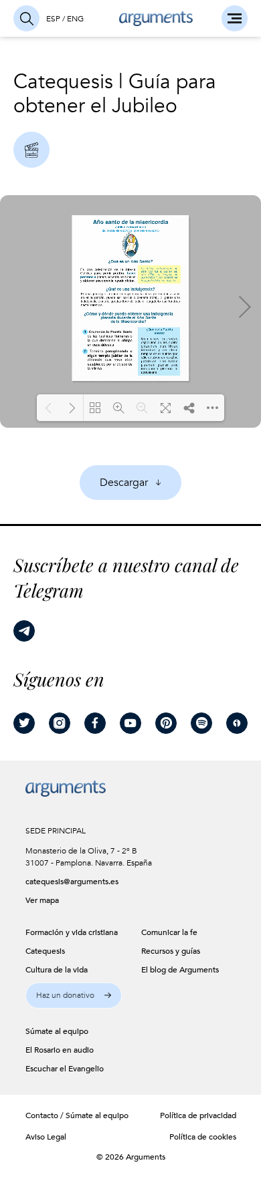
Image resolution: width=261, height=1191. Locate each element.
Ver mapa (42, 900)
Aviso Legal (45, 1137)
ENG (75, 18)
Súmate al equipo (97, 1115)
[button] (73, 995)
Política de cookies (202, 1137)
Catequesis (63, 82)
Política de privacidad (198, 1115)
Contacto (41, 1115)
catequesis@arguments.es (67, 881)
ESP (53, 18)
